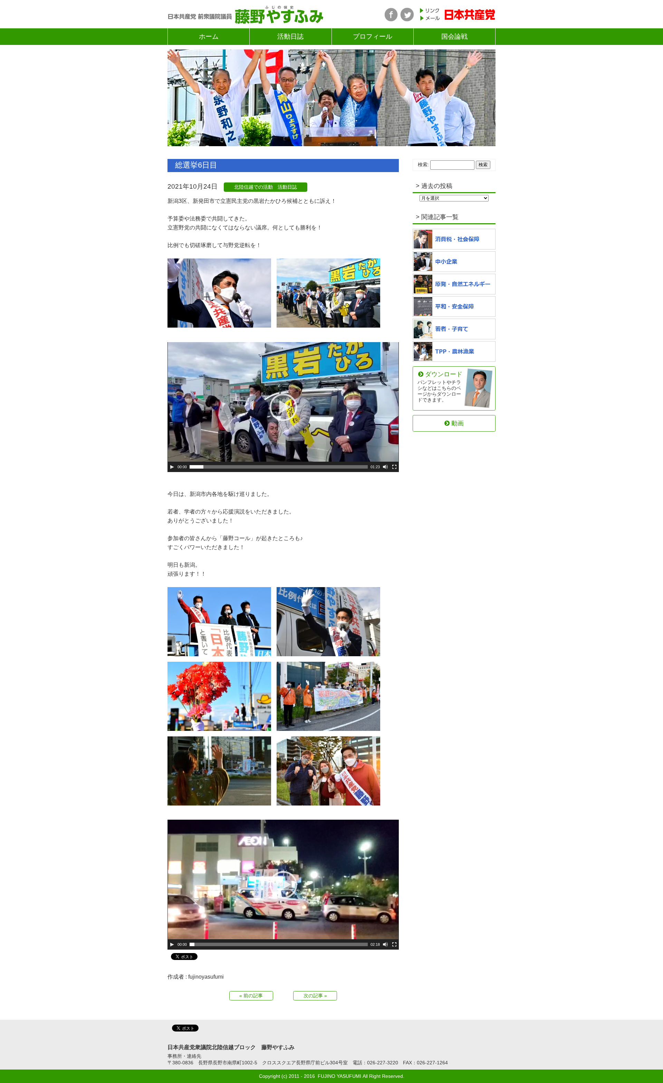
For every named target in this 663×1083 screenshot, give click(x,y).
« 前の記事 (251, 995)
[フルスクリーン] (394, 467)
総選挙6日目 (196, 165)
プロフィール (372, 36)
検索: (423, 164)
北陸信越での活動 (253, 187)
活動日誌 (290, 36)
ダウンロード (439, 386)
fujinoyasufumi (206, 977)
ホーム (209, 36)
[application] (283, 407)
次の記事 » (315, 995)
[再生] (172, 467)
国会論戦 (454, 36)
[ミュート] (385, 467)
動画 (457, 423)
